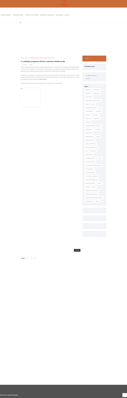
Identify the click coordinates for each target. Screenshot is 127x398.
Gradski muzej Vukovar (90, 104)
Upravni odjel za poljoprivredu (91, 179)
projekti (97, 136)
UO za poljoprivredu (89, 168)
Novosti (66, 15)
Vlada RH (87, 187)
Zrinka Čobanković (89, 201)
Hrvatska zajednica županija (91, 107)
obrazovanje (88, 122)
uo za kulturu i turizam (90, 161)
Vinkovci (99, 183)
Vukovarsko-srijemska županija (91, 194)
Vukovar (94, 187)
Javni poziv (88, 114)
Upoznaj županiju (6, 15)
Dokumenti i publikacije (47, 15)
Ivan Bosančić (98, 111)
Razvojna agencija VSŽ (90, 140)
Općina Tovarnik (89, 132)
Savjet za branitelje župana (91, 143)
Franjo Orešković (89, 96)
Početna (22, 57)
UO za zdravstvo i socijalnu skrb (92, 176)
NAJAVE (88, 78)
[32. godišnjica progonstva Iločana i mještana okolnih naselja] (27, 258)
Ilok (100, 107)
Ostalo (26, 57)
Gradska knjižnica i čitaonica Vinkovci (93, 100)
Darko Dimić (88, 93)
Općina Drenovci (98, 129)
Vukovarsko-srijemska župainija (91, 190)
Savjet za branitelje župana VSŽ (92, 147)
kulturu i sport (88, 118)
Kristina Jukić (95, 114)
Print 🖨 (77, 250)
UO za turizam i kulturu (90, 172)
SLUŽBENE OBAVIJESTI (91, 75)
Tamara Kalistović (89, 154)
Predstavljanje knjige (89, 136)
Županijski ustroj (18, 15)
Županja (97, 201)
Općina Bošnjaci (89, 129)
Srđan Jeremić (93, 150)
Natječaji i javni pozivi (32, 15)
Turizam (99, 158)
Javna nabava (59, 15)
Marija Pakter (96, 118)
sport (86, 150)
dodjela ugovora (97, 93)
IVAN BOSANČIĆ (89, 111)
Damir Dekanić (96, 89)
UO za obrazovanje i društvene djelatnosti (93, 165)
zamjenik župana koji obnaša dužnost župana (94, 197)
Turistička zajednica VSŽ (90, 158)
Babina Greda (88, 89)
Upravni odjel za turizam (90, 183)
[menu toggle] (20, 22)
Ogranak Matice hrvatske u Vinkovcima (93, 125)
